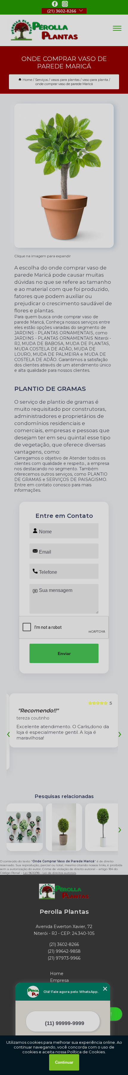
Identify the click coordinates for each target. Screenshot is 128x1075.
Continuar (64, 1062)
